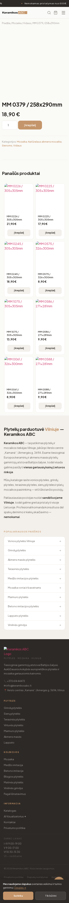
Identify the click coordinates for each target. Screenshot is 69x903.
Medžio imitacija (13, 765)
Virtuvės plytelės (13, 725)
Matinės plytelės (13, 782)
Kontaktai (10, 822)
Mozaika (16, 23)
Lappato (9, 742)
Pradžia (6, 23)
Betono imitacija (13, 770)
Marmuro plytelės (14, 731)
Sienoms (7, 145)
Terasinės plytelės (14, 719)
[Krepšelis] (56, 13)
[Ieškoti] (49, 13)
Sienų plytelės (12, 713)
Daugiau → (20, 887)
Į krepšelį (30, 125)
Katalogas (10, 810)
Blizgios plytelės (13, 776)
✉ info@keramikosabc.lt (17, 685)
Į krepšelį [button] (19, 232)
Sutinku (18, 895)
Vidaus (27, 23)
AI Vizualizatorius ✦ (15, 816)
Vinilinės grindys (13, 788)
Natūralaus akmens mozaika (45, 141)
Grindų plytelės (13, 707)
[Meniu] (63, 13)
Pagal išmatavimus (15, 793)
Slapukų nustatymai (37, 877)
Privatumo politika (14, 827)
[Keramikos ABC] (14, 13)
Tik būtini (50, 895)
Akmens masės (12, 736)
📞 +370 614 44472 (14, 681)
